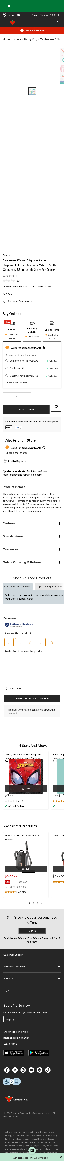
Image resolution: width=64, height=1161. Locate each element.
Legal (6, 990)
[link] (13, 281)
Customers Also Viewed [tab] (17, 586)
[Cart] (58, 23)
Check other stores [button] (16, 382)
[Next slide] (59, 6)
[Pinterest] (39, 1070)
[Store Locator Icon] (5, 15)
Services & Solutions (14, 966)
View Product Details (15, 286)
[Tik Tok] (48, 1070)
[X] (15, 1070)
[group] (11, 881)
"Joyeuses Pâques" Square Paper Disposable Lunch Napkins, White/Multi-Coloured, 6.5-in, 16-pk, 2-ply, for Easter (30, 264)
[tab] (12, 330)
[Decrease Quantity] (6, 397)
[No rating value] (10, 280)
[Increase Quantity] (28, 397)
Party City (30, 39)
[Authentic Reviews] (19, 625)
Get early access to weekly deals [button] (30, 1157)
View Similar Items (41, 286)
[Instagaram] (23, 1070)
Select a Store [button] (26, 409)
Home (6, 39)
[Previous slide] (4, 6)
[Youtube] (31, 1070)
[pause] (9, 6)
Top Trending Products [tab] (49, 586)
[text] (26, 801)
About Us (8, 978)
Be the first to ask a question (32, 698)
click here (36, 474)
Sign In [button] (32, 930)
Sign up (10, 1019)
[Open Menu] (5, 23)
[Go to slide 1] (32, 91)
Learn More (10, 1043)
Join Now (32, 941)
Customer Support (13, 954)
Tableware (47, 39)
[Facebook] (7, 1070)
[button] (43, 348)
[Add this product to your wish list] (56, 407)
